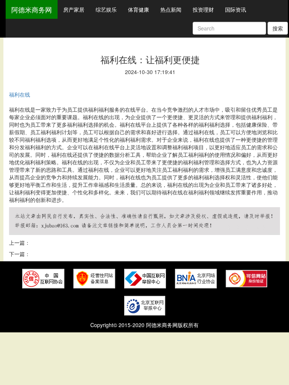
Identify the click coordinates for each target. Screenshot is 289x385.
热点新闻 (170, 9)
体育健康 (138, 9)
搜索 (277, 28)
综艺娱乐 (106, 9)
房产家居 (73, 9)
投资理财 (203, 9)
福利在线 (19, 94)
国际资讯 (235, 9)
